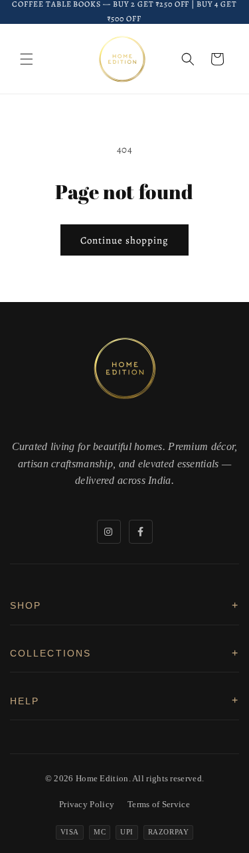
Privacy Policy (86, 804)
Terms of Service (158, 804)
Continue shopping (124, 240)
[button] (26, 59)
